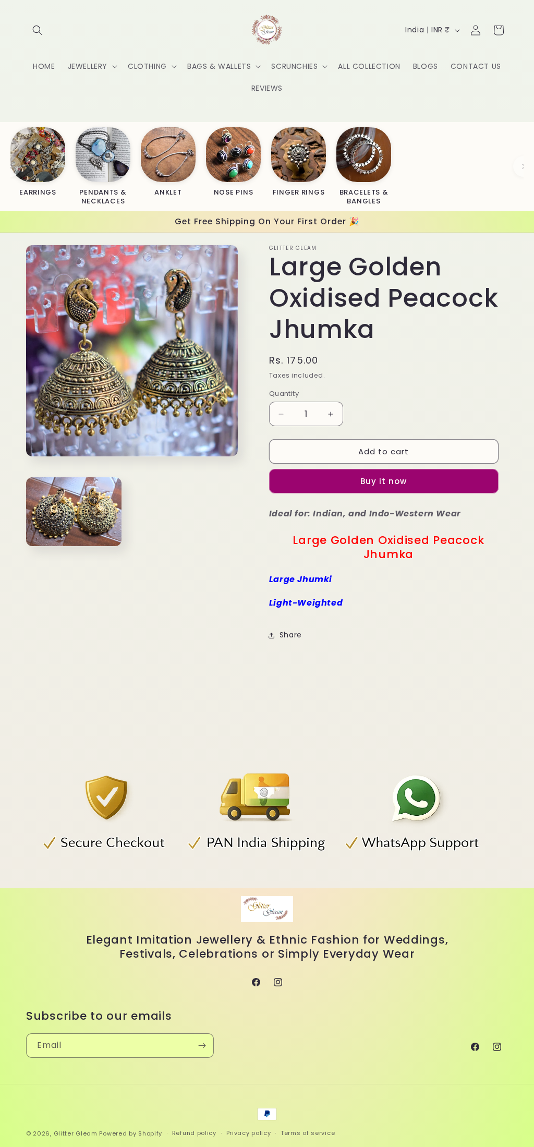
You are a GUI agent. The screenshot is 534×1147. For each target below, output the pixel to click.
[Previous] (10, 166)
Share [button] (291, 635)
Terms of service (308, 1133)
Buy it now (383, 481)
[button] (37, 30)
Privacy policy (248, 1133)
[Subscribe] (201, 1045)
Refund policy (194, 1133)
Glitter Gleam (76, 1133)
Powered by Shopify (130, 1133)
